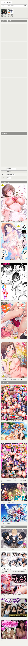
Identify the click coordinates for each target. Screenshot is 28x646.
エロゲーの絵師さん (6, 2)
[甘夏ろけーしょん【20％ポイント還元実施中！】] (14, 431)
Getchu (8, 177)
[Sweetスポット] (14, 320)
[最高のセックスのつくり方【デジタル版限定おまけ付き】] (14, 202)
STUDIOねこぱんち (11, 168)
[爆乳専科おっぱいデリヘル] (14, 629)
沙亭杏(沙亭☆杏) (10, 174)
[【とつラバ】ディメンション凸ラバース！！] (14, 513)
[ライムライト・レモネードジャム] (14, 492)
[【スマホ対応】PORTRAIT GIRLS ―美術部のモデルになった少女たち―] (14, 560)
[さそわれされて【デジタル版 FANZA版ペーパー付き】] (14, 360)
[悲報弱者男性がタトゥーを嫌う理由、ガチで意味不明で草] (10, 11)
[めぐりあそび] (14, 241)
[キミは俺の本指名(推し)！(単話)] (14, 281)
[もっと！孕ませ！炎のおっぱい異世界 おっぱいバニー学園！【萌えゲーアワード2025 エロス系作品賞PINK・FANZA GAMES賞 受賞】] (14, 460)
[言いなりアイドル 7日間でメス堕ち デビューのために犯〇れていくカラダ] (14, 584)
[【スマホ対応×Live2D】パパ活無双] (14, 538)
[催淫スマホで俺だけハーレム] (14, 607)
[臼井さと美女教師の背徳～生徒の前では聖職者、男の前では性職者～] (4, 11)
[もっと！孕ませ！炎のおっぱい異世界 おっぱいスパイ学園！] (14, 402)
